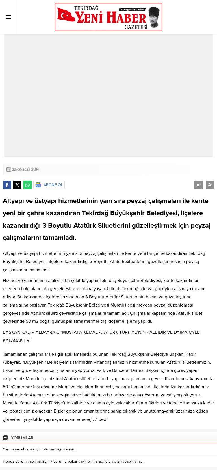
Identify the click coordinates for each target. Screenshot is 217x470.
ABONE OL (53, 184)
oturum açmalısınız (59, 449)
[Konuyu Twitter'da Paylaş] (17, 185)
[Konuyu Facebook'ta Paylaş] (7, 185)
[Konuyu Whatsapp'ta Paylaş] (27, 185)
